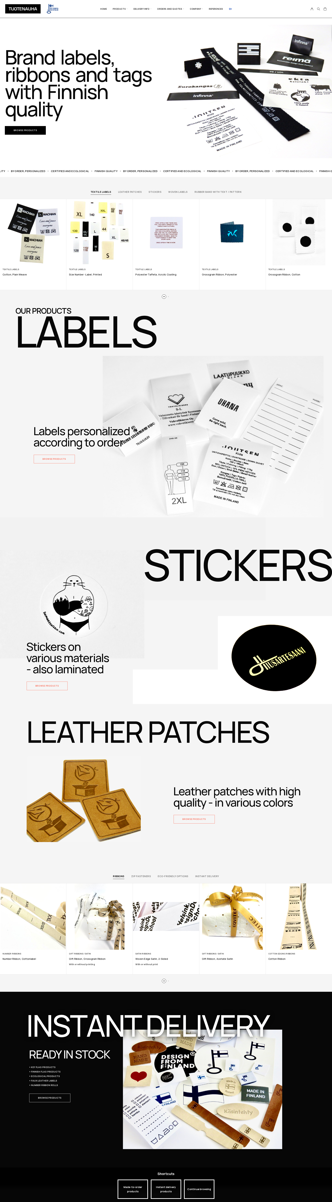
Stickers (155, 191)
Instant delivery (207, 876)
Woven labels (178, 191)
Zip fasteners (141, 876)
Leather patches (130, 191)
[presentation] (99, 964)
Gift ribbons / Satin (80, 953)
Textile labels (101, 191)
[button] (25, 130)
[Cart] (325, 9)
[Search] (318, 9)
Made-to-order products (132, 1189)
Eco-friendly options (173, 876)
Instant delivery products (166, 1189)
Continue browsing (199, 1189)
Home (103, 8)
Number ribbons (12, 953)
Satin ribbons (143, 953)
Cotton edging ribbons (281, 953)
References (216, 8)
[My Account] (312, 9)
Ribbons (118, 876)
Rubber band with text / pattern (218, 191)
